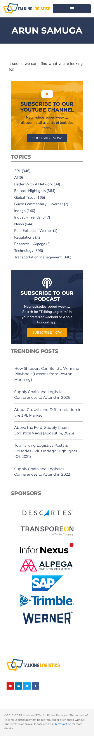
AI (16, 177)
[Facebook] (35, 686)
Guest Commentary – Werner (38, 204)
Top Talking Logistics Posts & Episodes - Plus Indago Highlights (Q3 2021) (45, 451)
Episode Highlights (30, 190)
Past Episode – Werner (33, 230)
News (19, 224)
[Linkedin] (19, 686)
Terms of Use (63, 724)
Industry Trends (27, 217)
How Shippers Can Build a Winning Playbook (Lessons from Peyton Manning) (46, 374)
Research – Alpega (29, 243)
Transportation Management (38, 257)
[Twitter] (27, 686)
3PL (17, 170)
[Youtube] (10, 686)
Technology (23, 250)
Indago (20, 210)
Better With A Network (33, 184)
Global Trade (24, 197)
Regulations (24, 237)
